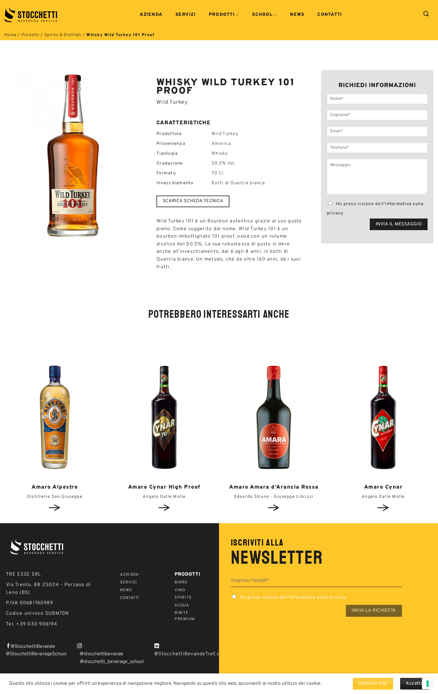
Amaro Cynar (383, 487)
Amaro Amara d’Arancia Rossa (274, 487)
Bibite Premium (185, 616)
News (297, 15)
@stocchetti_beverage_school (112, 662)
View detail (55, 507)
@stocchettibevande (101, 654)
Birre (181, 582)
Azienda (151, 15)
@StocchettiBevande (33, 647)
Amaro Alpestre (55, 487)
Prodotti (222, 15)
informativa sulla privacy (317, 597)
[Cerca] (426, 14)
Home (10, 35)
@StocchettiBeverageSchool (36, 654)
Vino (180, 590)
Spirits (183, 597)
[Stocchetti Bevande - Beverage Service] (31, 14)
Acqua (182, 605)
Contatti (329, 15)
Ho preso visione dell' (375, 208)
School (262, 15)
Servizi (185, 15)
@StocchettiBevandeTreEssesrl (192, 654)
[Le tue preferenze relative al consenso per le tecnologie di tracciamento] (427, 683)
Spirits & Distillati (63, 35)
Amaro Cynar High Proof (164, 487)
